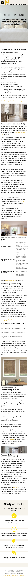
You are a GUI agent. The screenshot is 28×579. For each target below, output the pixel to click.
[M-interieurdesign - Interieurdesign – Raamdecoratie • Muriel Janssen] (15, 2)
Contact (18, 571)
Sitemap (21, 575)
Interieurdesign (11, 570)
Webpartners (14, 577)
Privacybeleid (6, 575)
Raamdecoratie (20, 570)
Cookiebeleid (14, 575)
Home (4, 570)
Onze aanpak (11, 571)
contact (11, 439)
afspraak (23, 201)
